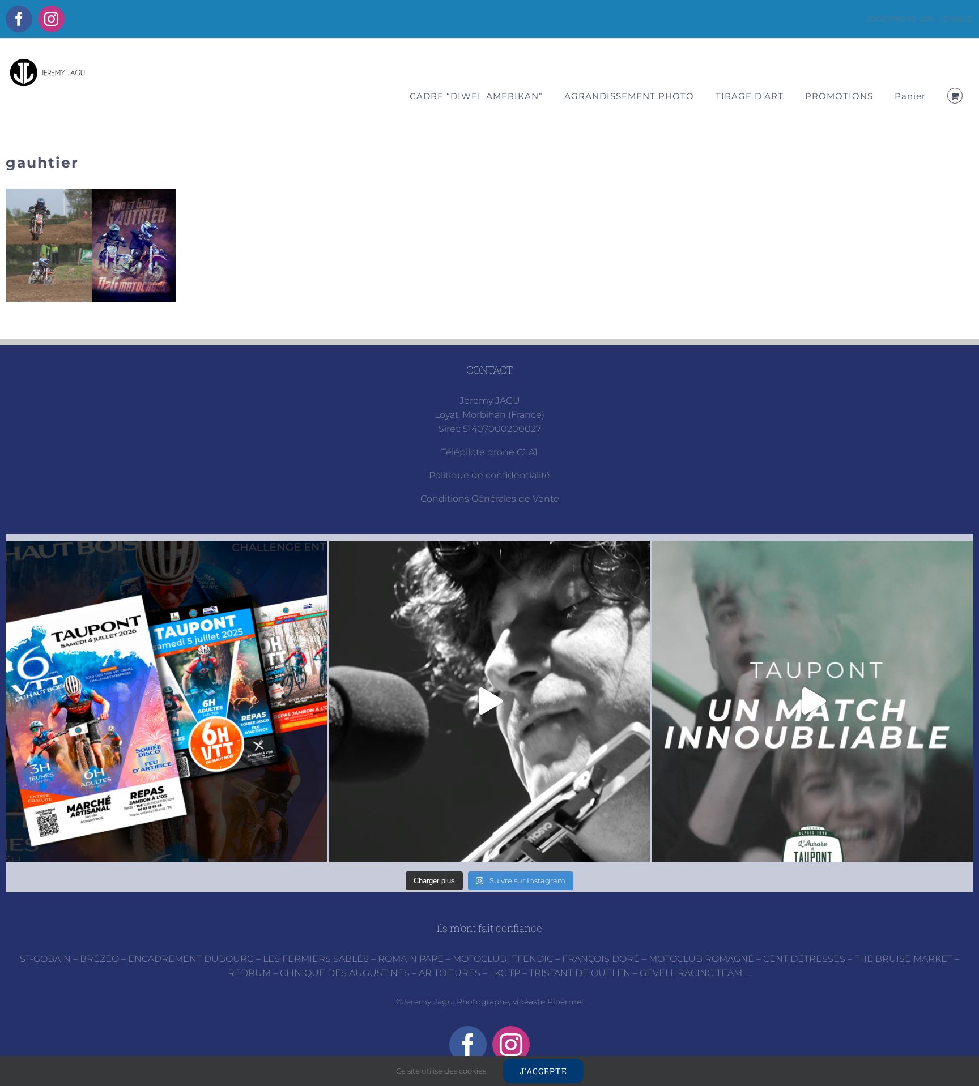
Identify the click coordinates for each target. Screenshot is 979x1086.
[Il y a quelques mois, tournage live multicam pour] (489, 701)
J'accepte (543, 1071)
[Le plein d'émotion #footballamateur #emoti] (812, 701)
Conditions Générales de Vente (489, 498)
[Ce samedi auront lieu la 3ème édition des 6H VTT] (166, 701)
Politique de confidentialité (489, 475)
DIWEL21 (958, 19)
